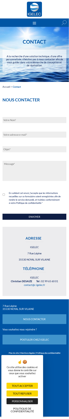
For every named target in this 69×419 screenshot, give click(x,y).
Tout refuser (22, 393)
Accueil (6, 86)
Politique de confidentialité (48, 353)
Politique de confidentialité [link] (22, 409)
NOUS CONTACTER (34, 319)
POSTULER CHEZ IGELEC (34, 339)
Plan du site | (14, 353)
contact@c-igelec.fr (34, 284)
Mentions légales (27, 353)
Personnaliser (22, 401)
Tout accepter (22, 385)
